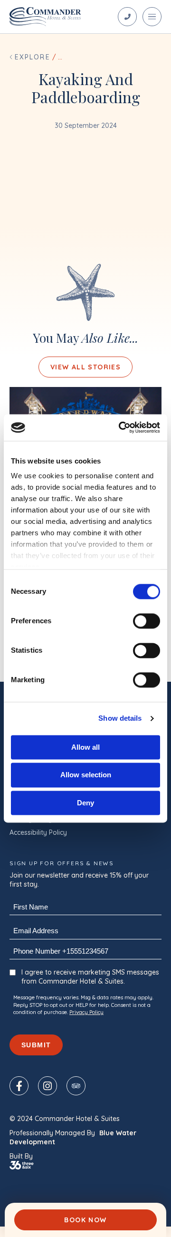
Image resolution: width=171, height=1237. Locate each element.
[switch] (146, 620)
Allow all (85, 747)
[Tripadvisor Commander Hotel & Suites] (76, 1085)
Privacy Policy (86, 1012)
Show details (120, 718)
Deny (85, 803)
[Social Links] (127, 16)
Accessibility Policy (38, 832)
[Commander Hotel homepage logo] (45, 16)
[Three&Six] (86, 1165)
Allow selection (85, 775)
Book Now (85, 1220)
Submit (36, 1045)
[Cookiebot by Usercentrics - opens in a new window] (120, 427)
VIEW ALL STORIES (85, 367)
